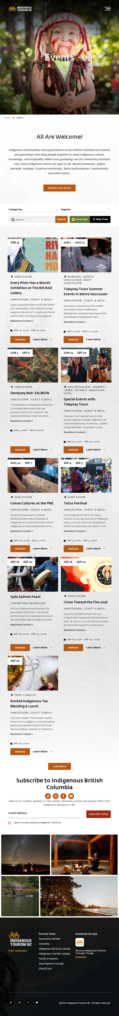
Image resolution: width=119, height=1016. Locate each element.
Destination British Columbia (49, 941)
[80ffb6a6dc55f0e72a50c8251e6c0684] (79, 896)
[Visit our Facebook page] (63, 796)
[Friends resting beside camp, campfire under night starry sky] (25, 855)
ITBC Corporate (17, 951)
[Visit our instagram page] (19, 1002)
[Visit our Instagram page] (56, 796)
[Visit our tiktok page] (10, 1002)
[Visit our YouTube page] (71, 796)
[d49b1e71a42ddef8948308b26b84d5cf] (20, 896)
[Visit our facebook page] (28, 1002)
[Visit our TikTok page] (48, 796)
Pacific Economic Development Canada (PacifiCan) (51, 964)
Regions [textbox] (66, 210)
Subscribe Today (98, 814)
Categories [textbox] (15, 210)
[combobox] (33, 209)
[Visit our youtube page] (36, 1002)
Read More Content (21, 321)
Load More (59, 766)
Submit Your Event (59, 188)
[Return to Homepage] (20, 8)
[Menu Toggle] (108, 8)
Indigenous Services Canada (54, 949)
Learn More (40, 339)
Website (20, 340)
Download (80, 957)
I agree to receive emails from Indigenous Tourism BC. (37, 823)
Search (61, 219)
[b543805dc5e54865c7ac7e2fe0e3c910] (84, 855)
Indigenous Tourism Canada (54, 954)
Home (7, 118)
